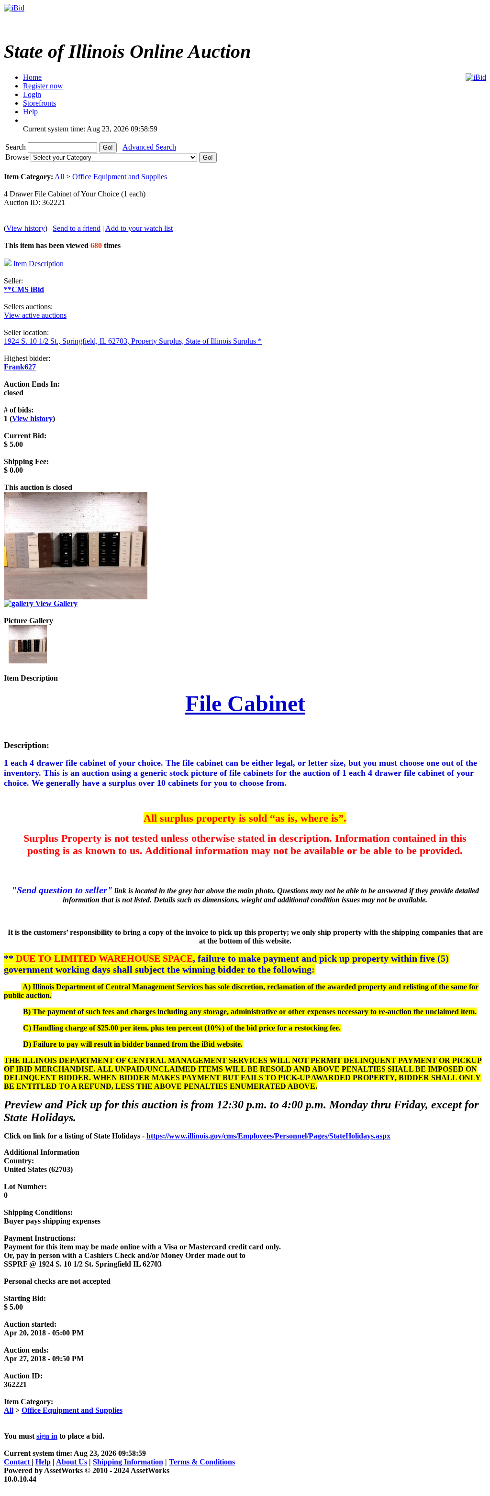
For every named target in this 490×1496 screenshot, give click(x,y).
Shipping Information (128, 1462)
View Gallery (55, 603)
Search (16, 147)
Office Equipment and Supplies (119, 177)
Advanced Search (149, 147)
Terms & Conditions (202, 1462)
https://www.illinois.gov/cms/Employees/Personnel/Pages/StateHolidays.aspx (268, 1136)
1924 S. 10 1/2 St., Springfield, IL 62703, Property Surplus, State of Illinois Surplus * (133, 341)
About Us (71, 1462)
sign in (46, 1436)
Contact (18, 1462)
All (59, 177)
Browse (18, 157)
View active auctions (35, 315)
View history (25, 228)
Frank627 (20, 367)
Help (43, 1462)
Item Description (38, 264)
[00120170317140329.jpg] (28, 661)
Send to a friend (76, 228)
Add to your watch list (139, 228)
